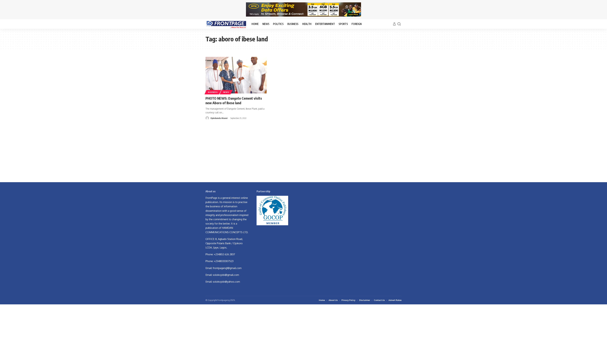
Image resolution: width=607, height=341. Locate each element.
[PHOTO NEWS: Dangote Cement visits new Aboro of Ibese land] (236, 75)
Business (213, 92)
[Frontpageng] (225, 24)
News (226, 92)
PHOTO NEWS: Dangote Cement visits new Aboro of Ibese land (233, 100)
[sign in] (394, 24)
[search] (399, 24)
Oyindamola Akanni (218, 118)
